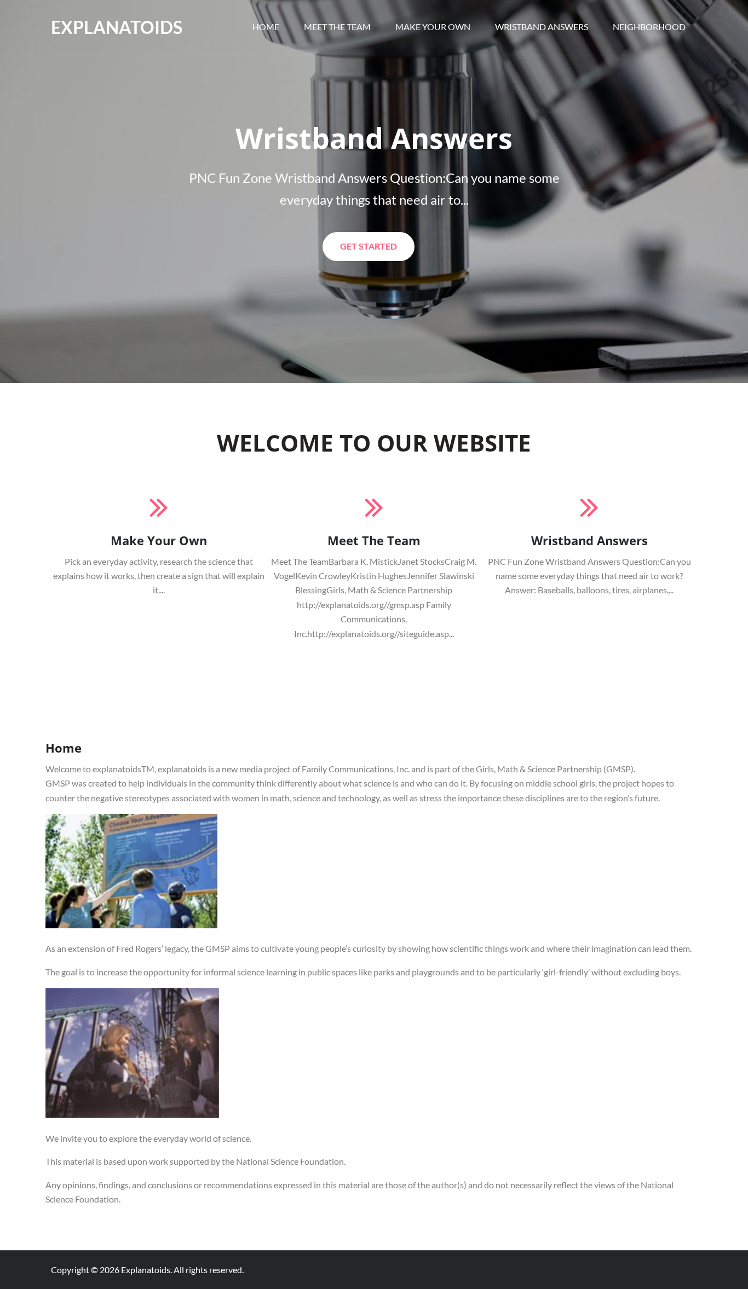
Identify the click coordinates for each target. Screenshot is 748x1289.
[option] (374, 191)
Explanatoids (116, 27)
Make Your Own (432, 26)
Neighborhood (649, 26)
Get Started (368, 250)
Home (265, 26)
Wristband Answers (541, 26)
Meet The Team (337, 26)
